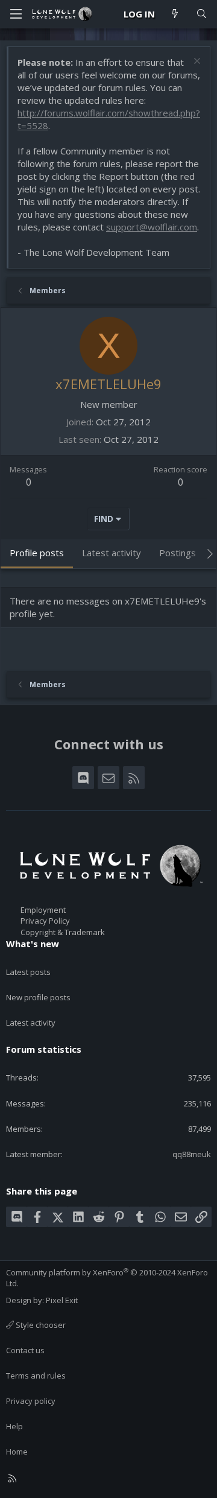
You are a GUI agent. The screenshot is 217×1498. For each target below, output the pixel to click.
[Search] (202, 14)
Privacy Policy (45, 920)
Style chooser (40, 1324)
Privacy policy (30, 1400)
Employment (43, 909)
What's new (32, 944)
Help (14, 1426)
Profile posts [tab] (37, 553)
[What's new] (175, 14)
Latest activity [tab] (111, 553)
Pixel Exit (62, 1300)
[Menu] (15, 14)
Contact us (25, 1350)
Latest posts (28, 971)
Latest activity (30, 1022)
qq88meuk (191, 1154)
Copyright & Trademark (62, 932)
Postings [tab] (177, 553)
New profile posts (38, 997)
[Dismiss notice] (195, 62)
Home (17, 1451)
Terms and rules (36, 1375)
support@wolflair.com (151, 227)
